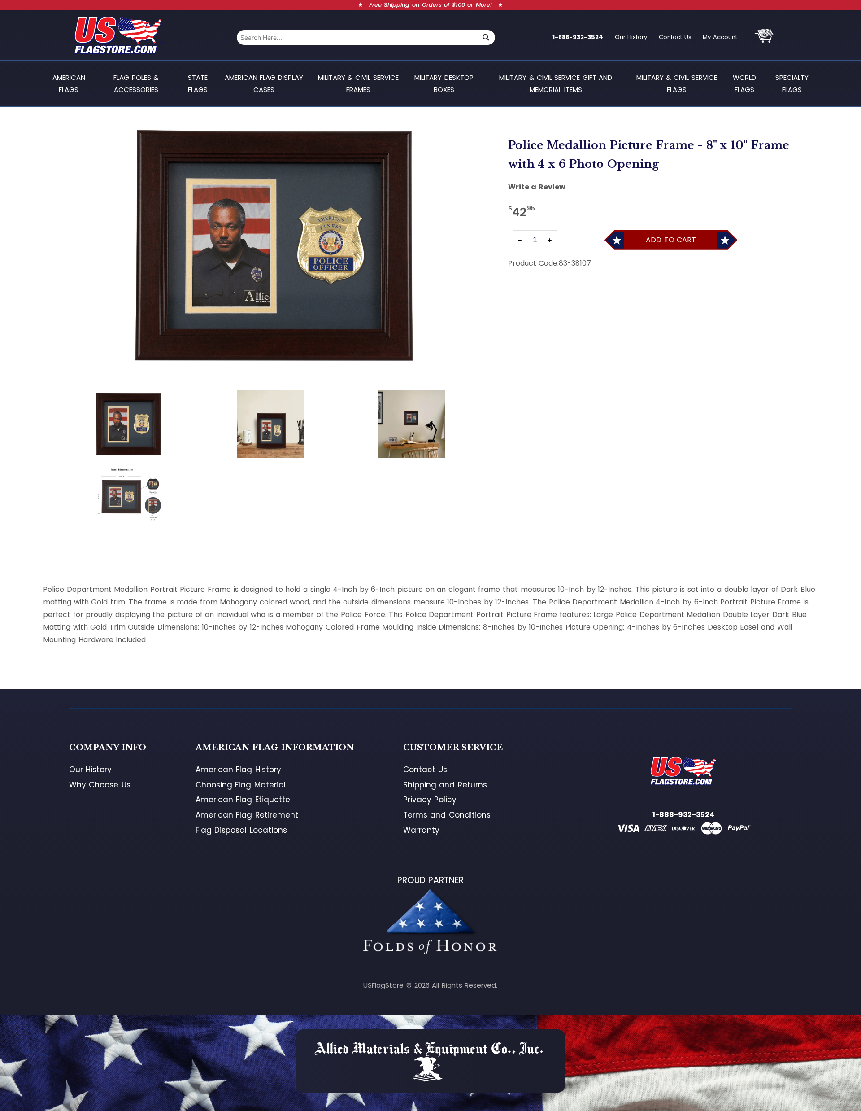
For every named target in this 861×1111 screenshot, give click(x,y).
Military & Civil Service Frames (358, 83)
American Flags (68, 83)
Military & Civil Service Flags (676, 83)
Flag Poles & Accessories (135, 83)
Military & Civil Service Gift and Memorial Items (555, 83)
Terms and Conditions (447, 814)
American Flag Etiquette (243, 799)
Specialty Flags (792, 83)
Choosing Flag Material (241, 784)
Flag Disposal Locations (241, 830)
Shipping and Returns (445, 784)
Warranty (421, 830)
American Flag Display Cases (264, 83)
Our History (631, 37)
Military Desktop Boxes (444, 83)
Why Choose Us (99, 784)
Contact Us (675, 37)
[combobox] (357, 37)
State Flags (198, 83)
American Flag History (238, 769)
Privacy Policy (430, 799)
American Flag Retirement (247, 814)
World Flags (744, 83)
